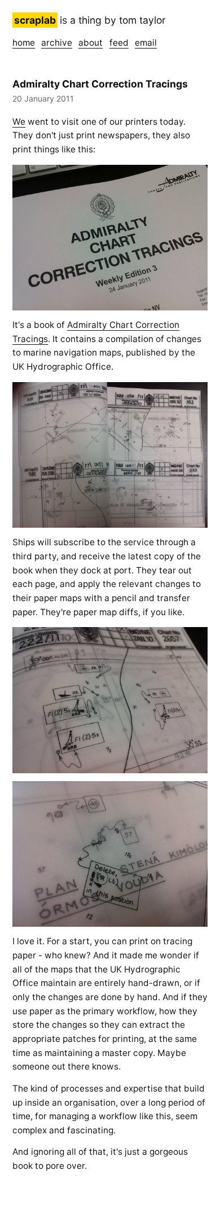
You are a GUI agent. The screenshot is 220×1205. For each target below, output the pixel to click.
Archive (56, 42)
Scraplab (35, 20)
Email (146, 42)
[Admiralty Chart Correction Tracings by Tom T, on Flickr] (110, 238)
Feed (119, 42)
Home (23, 42)
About (90, 42)
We (18, 121)
